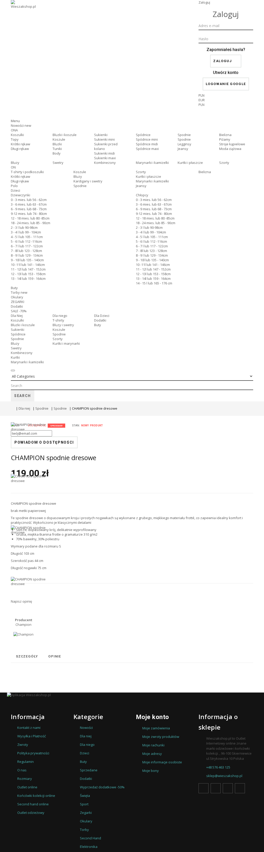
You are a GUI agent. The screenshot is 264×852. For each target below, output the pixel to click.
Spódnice (143, 134)
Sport (84, 804)
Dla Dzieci (101, 315)
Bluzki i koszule (65, 134)
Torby (19, 292)
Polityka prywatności (33, 753)
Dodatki (17, 306)
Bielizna (225, 134)
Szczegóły (27, 656)
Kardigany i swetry (87, 181)
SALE (19, 311)
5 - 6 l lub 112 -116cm (26, 241)
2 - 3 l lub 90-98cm (24, 227)
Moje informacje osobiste (162, 762)
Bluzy (15, 162)
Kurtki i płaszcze (190, 162)
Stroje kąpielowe (232, 144)
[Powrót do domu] (12, 408)
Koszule (59, 139)
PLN (201, 104)
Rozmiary (24, 778)
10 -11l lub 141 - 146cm (28, 264)
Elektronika (88, 846)
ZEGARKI (17, 301)
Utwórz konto (225, 72)
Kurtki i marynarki (66, 343)
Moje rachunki (153, 745)
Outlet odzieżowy (30, 812)
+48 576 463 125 (218, 767)
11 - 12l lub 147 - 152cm (28, 269)
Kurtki (15, 357)
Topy (15, 139)
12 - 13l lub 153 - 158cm (28, 274)
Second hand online (33, 804)
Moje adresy (152, 753)
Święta (85, 795)
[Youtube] (228, 788)
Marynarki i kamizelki (152, 162)
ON (13, 167)
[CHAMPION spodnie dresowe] (29, 499)
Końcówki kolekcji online (36, 795)
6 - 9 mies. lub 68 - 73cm (29, 209)
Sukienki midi (104, 153)
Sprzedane (88, 770)
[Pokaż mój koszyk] (226, 114)
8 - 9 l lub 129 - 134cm (27, 255)
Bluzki (57, 144)
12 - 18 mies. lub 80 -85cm (30, 218)
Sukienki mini (104, 139)
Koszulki (17, 134)
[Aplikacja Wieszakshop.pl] (132, 695)
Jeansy (183, 148)
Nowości (21, 125)
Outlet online (27, 787)
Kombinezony (105, 162)
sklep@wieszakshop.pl (224, 775)
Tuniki (57, 148)
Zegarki (86, 812)
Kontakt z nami (28, 727)
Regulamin (25, 761)
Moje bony (150, 770)
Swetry (58, 162)
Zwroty (22, 744)
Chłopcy (142, 195)
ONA (14, 130)
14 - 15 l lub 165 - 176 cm (154, 283)
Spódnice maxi (147, 148)
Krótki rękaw (20, 144)
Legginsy (184, 144)
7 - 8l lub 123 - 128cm (26, 250)
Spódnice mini (147, 139)
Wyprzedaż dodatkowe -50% (102, 787)
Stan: (76, 425)
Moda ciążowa (230, 148)
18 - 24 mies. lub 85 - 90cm (30, 223)
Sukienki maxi (105, 158)
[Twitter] (216, 788)
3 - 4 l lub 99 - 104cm (26, 232)
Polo (14, 185)
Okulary (17, 297)
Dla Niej (17, 315)
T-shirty (58, 320)
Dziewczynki (20, 195)
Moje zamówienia (156, 728)
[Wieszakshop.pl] (24, 11)
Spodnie (184, 134)
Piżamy (224, 139)
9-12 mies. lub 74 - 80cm (29, 213)
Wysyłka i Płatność (31, 736)
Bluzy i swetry (63, 325)
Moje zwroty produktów (160, 736)
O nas (22, 770)
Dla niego (60, 315)
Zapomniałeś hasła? (226, 49)
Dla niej (24, 408)
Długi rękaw (20, 148)
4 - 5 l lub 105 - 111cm (27, 236)
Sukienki (101, 134)
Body (57, 153)
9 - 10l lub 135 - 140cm (27, 260)
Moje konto (152, 717)
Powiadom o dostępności (44, 442)
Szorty (224, 162)
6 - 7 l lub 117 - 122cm (27, 246)
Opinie (54, 656)
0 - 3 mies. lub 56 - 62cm (29, 199)
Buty (14, 287)
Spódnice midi (147, 144)
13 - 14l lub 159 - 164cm (28, 278)
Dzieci (15, 190)
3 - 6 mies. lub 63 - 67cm (29, 204)
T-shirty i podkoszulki (27, 172)
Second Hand (90, 838)
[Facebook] (204, 788)
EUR (202, 100)
